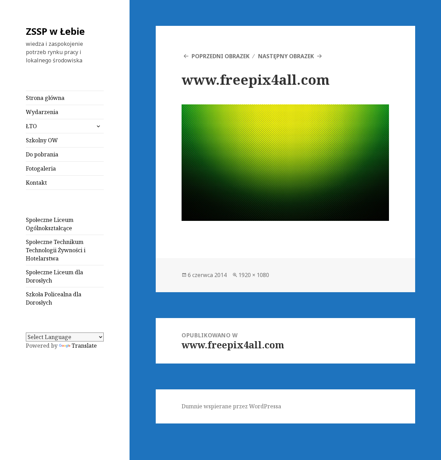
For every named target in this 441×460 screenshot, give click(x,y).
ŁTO (31, 126)
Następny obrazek (286, 56)
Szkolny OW (42, 140)
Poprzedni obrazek (220, 56)
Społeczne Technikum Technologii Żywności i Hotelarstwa (55, 250)
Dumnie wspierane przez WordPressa (231, 406)
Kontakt (36, 182)
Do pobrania (42, 154)
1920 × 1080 (253, 275)
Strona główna (45, 98)
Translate (84, 345)
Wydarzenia (42, 112)
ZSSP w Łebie (55, 31)
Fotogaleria (41, 168)
